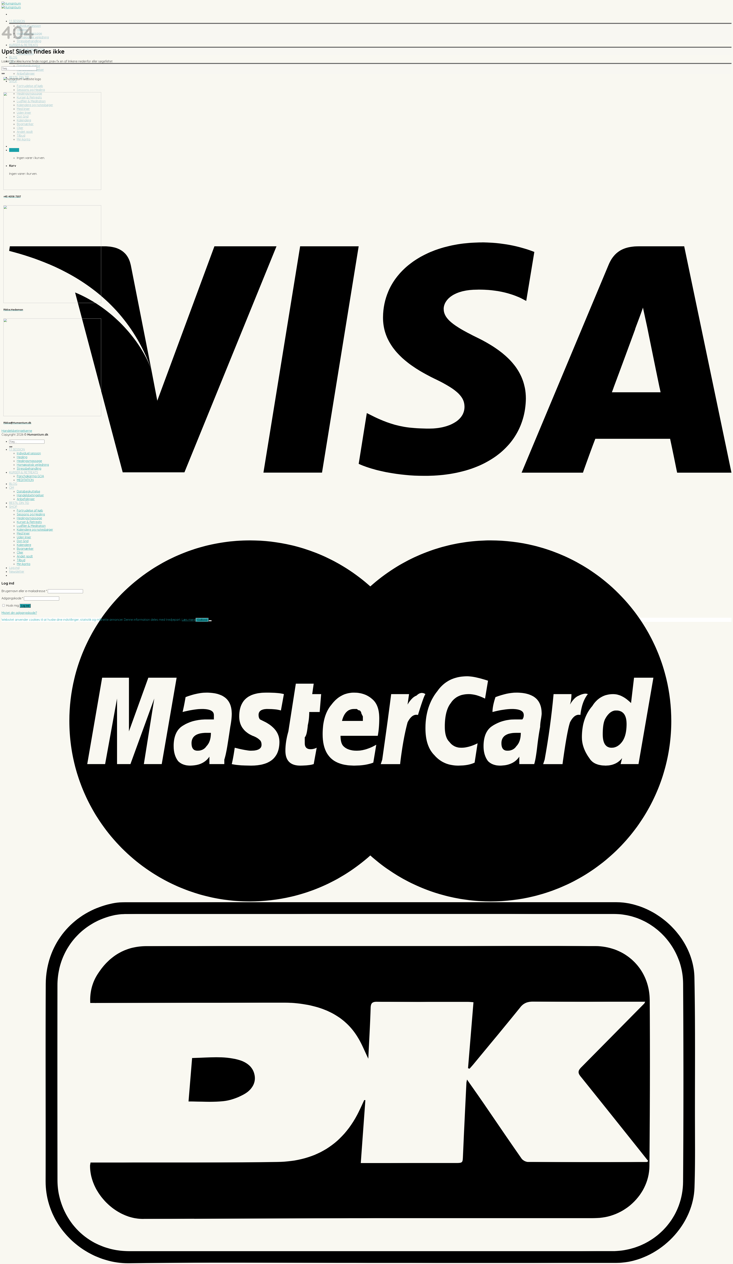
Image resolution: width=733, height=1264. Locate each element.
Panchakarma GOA (30, 476)
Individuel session (29, 453)
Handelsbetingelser (30, 495)
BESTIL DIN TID (19, 503)
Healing (22, 457)
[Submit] (3, 73)
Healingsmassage (29, 461)
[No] (210, 620)
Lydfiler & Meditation (31, 526)
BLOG (13, 57)
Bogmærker (25, 549)
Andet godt (25, 556)
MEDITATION (25, 480)
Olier (20, 552)
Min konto (23, 564)
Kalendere (24, 545)
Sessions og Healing (31, 90)
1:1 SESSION (17, 449)
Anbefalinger (26, 73)
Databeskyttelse (28, 66)
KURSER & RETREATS (23, 45)
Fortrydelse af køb (30, 86)
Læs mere (189, 620)
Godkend (202, 619)
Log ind (25, 605)
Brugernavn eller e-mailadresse (24, 591)
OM (11, 487)
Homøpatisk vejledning (33, 465)
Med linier (23, 533)
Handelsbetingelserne (17, 431)
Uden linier (24, 537)
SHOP (13, 81)
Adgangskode (12, 598)
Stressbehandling (29, 468)
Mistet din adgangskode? (19, 613)
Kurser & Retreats (29, 522)
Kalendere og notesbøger (35, 529)
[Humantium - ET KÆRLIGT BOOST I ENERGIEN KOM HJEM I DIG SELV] (11, 5)
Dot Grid (22, 541)
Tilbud (21, 560)
